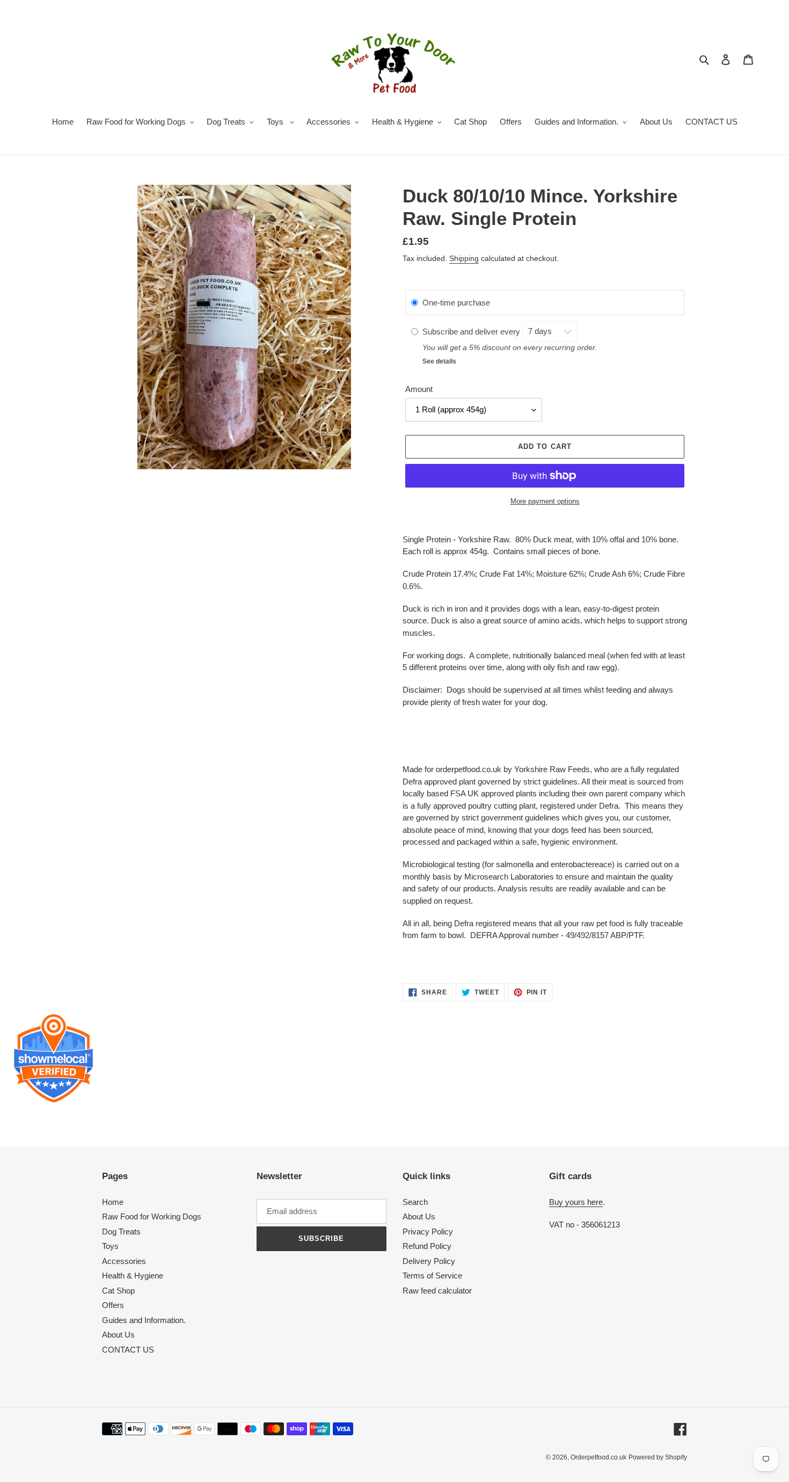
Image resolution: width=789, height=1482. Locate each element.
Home (112, 1202)
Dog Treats (121, 1231)
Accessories (124, 1261)
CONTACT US (128, 1349)
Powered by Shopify (658, 1457)
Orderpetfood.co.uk (598, 1457)
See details (439, 361)
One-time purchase (456, 302)
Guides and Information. (144, 1320)
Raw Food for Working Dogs (151, 1216)
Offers (113, 1305)
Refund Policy (427, 1246)
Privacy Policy (428, 1231)
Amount (419, 389)
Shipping (464, 258)
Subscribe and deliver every (472, 331)
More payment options (545, 501)
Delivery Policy (429, 1261)
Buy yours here (576, 1202)
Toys (110, 1246)
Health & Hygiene (132, 1275)
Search (415, 1202)
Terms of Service (432, 1275)
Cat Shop (118, 1290)
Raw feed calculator (437, 1290)
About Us (118, 1334)
